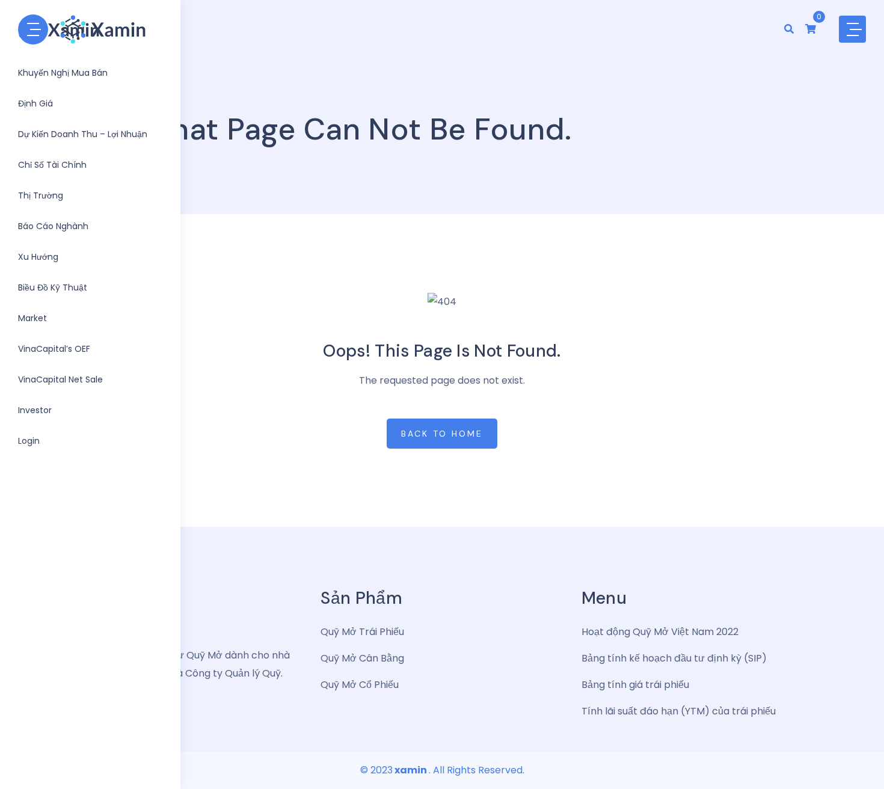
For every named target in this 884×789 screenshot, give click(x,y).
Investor (35, 410)
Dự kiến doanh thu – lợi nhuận (82, 134)
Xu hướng (38, 257)
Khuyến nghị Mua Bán (63, 73)
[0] (810, 29)
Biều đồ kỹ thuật (52, 287)
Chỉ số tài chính (52, 165)
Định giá (35, 103)
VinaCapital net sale (60, 379)
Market (32, 318)
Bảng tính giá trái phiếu (635, 685)
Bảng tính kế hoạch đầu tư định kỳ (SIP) (674, 658)
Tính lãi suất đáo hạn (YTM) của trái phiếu (679, 711)
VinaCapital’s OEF (54, 349)
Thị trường (40, 195)
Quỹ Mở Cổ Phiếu (360, 685)
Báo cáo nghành (53, 226)
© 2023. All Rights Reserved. (442, 770)
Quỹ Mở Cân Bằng (362, 658)
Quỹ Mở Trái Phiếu (362, 632)
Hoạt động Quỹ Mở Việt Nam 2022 (660, 632)
